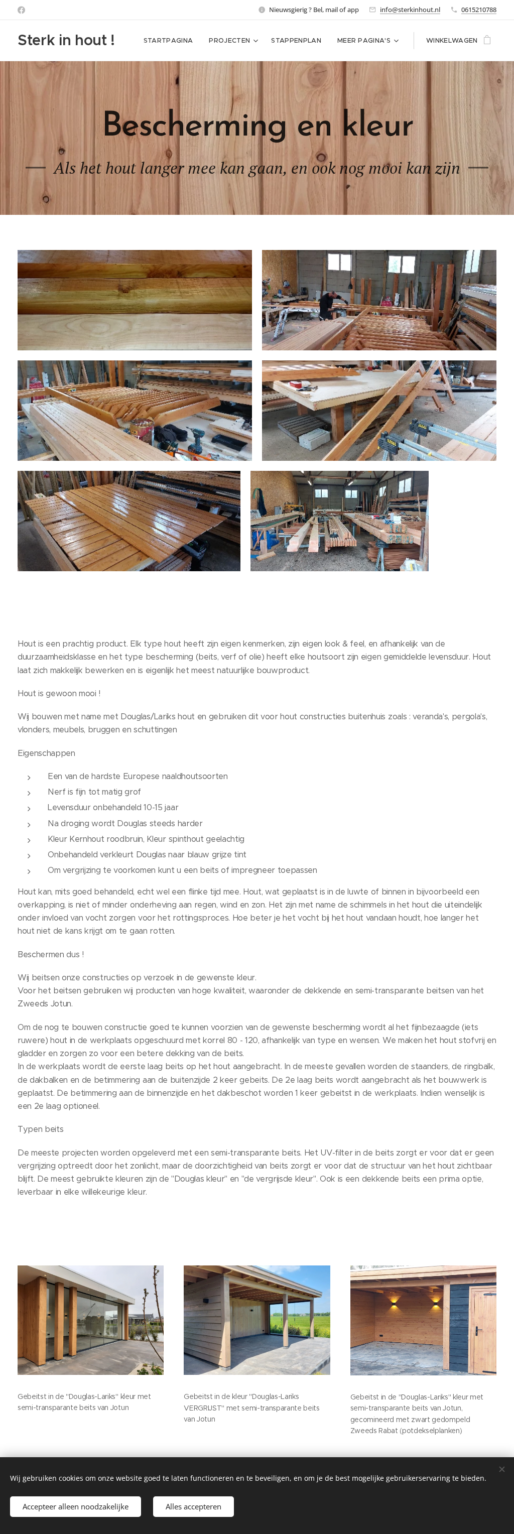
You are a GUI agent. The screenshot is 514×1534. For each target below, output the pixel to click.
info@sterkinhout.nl (410, 9)
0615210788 (478, 9)
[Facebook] (21, 10)
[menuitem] (171, 40)
